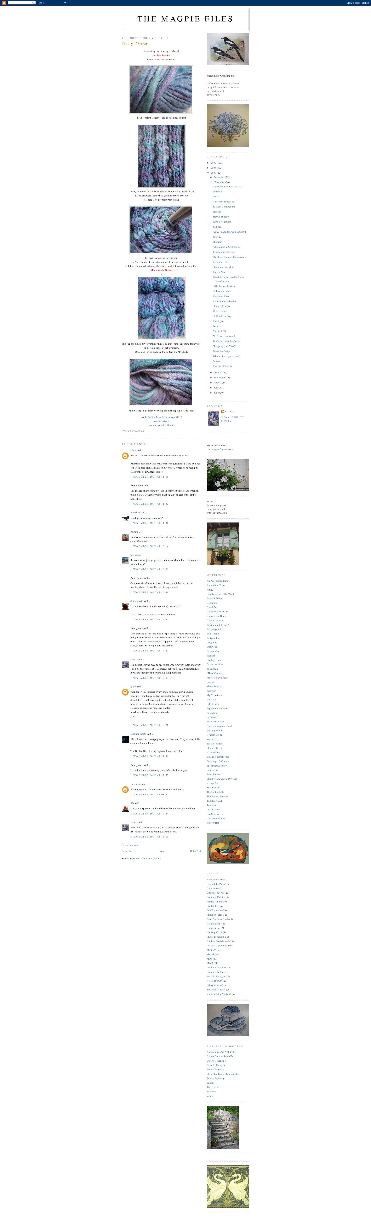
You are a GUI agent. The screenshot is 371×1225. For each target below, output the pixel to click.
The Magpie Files (185, 18)
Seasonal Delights (216, 989)
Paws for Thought (222, 221)
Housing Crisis (214, 932)
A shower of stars (222, 291)
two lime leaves (215, 814)
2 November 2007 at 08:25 (149, 794)
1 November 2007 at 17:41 (149, 650)
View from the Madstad (219, 994)
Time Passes (213, 1087)
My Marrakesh (214, 695)
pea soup (211, 699)
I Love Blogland (215, 936)
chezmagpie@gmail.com (220, 449)
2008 (214, 167)
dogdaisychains (215, 629)
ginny (133, 686)
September (219, 377)
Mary (133, 450)
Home (162, 851)
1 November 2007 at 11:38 (149, 523)
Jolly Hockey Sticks (217, 677)
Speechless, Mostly (217, 765)
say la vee (212, 739)
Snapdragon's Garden (218, 761)
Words (216, 326)
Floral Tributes (214, 914)
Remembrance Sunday (224, 301)
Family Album (214, 901)
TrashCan (212, 805)
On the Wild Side (216, 967)
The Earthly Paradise (217, 796)
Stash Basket (213, 774)
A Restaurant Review (224, 286)
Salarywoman (214, 985)
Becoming (212, 602)
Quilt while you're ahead (219, 726)
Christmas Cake (221, 296)
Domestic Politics (216, 897)
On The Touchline (216, 1060)
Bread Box (212, 607)
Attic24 (211, 589)
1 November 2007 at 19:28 (149, 725)
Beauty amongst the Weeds (221, 594)
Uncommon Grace (216, 818)
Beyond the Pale (215, 884)
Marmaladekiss (215, 686)
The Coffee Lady (215, 792)
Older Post (195, 851)
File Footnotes (214, 910)
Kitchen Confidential (224, 206)
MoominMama (138, 733)
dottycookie (136, 601)
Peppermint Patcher (217, 708)
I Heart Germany (215, 673)
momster (211, 690)
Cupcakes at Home (216, 616)
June (216, 392)
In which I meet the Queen (226, 341)
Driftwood (212, 646)
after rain (217, 241)
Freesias (217, 211)
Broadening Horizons (224, 252)
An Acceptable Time (217, 580)
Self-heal (217, 226)
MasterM (211, 950)
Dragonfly (212, 642)
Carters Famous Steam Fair (220, 1056)
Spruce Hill (213, 770)
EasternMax (213, 651)
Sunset (216, 361)
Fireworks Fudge (221, 351)
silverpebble (213, 752)
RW (132, 803)
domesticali (213, 633)
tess (132, 555)
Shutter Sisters (214, 748)
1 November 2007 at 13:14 (149, 546)
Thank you (218, 321)
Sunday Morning (216, 1078)
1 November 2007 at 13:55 (149, 569)
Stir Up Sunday (221, 216)
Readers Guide (214, 734)
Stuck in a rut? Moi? (223, 267)
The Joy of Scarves (135, 43)
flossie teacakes (215, 664)
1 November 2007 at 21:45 (149, 756)
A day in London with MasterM (229, 231)
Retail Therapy (214, 980)
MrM (209, 958)
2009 (214, 162)
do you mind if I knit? (218, 625)
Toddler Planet (214, 800)
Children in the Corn (217, 611)
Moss (216, 196)
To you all (218, 191)
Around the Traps (216, 585)
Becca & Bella (214, 598)
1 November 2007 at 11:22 (149, 503)
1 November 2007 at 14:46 (149, 592)
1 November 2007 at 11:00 (149, 476)
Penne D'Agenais (215, 1069)
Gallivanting (213, 923)
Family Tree (213, 906)
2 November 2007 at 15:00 (149, 836)
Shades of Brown (222, 306)
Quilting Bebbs (215, 730)
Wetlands (211, 1091)
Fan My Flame (214, 660)
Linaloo (211, 682)
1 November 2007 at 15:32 (149, 619)
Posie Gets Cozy (215, 721)
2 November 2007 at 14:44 (149, 813)
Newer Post (127, 851)
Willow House (214, 822)
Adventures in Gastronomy (227, 246)
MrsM (210, 963)
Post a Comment (130, 845)
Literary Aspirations (217, 945)
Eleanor (211, 655)
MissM (210, 954)
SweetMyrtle (213, 787)
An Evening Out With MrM (227, 186)
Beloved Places (215, 879)
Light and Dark (221, 262)
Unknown (135, 784)
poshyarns (212, 717)
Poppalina (212, 713)
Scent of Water (214, 743)
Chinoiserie (213, 888)
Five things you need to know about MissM (228, 279)
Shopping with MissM (224, 346)
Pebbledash (213, 704)
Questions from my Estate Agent (230, 257)
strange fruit (213, 783)
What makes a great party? (226, 356)
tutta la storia (213, 809)
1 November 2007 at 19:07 (149, 678)
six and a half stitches (218, 756)
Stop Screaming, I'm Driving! (222, 778)
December (219, 177)
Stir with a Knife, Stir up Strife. (223, 1074)
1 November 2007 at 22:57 (149, 775)
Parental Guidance (216, 972)
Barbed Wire (219, 272)
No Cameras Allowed (224, 336)
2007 (214, 172)
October (218, 372)
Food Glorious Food (217, 919)
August (218, 382)
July (216, 387)
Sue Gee (217, 236)
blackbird (135, 512)
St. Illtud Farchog (222, 316)
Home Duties (219, 311)
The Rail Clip (220, 331)
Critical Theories (215, 892)
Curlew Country (215, 620)
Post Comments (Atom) (148, 858)
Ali (132, 531)
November (219, 182)
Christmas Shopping (223, 201)
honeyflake (212, 668)
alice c (133, 659)
